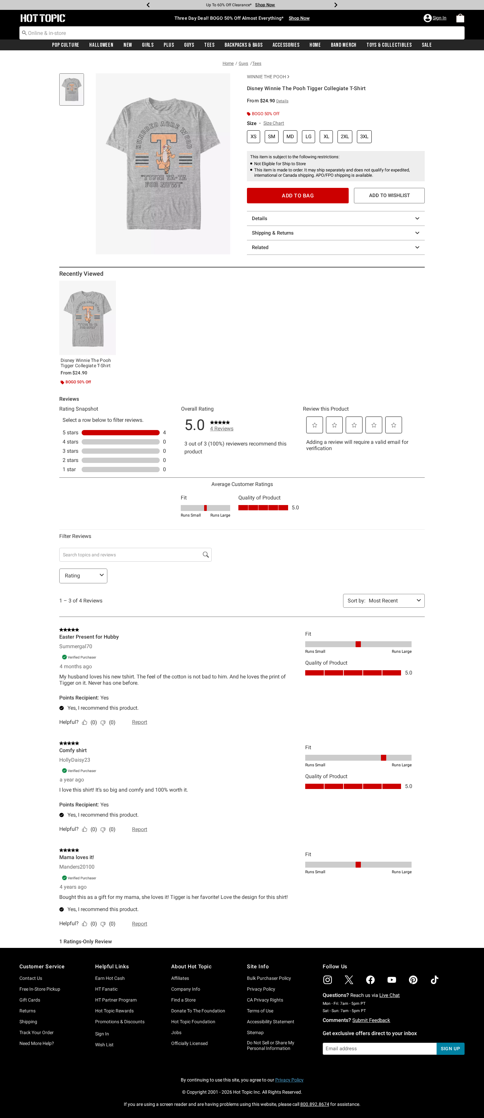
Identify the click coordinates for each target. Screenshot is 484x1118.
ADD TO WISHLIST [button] (389, 195)
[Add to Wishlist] (109, 287)
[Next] (336, 5)
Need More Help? (36, 1043)
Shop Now (265, 4)
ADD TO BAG (298, 195)
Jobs (176, 1032)
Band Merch (344, 45)
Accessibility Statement (270, 1021)
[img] (328, 980)
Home (315, 45)
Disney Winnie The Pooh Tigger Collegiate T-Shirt (86, 363)
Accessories (286, 45)
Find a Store (183, 1000)
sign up (450, 1048)
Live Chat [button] (389, 995)
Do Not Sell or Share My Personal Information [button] (270, 1045)
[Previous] (148, 5)
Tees (209, 45)
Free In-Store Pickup (39, 989)
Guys (189, 45)
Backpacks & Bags (244, 45)
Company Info (185, 989)
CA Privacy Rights (265, 1000)
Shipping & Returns (273, 233)
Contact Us (30, 978)
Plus (169, 45)
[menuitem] (460, 18)
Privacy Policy (261, 989)
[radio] (253, 136)
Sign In (102, 1033)
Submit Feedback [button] (371, 1020)
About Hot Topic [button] (191, 966)
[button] (435, 18)
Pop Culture (65, 45)
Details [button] (282, 101)
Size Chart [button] (273, 123)
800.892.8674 (314, 1104)
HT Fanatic (106, 989)
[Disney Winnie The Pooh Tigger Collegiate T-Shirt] (87, 318)
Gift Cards (29, 1000)
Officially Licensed (189, 1043)
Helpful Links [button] (112, 966)
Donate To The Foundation (198, 1010)
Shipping (28, 1021)
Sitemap (255, 1032)
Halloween (101, 45)
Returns (27, 1010)
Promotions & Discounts (120, 1021)
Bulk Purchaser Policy (269, 978)
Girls (148, 45)
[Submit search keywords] (24, 32)
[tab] (74, 93)
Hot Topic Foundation (193, 1021)
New (127, 45)
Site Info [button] (258, 966)
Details (259, 218)
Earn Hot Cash (110, 978)
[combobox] (242, 32)
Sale (427, 45)
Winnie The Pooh (266, 76)
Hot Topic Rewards (114, 1010)
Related (260, 247)
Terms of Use (260, 1010)
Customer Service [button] (42, 966)
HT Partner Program (116, 1000)
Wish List (104, 1044)
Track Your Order (36, 1032)
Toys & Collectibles (389, 45)
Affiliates (180, 978)
